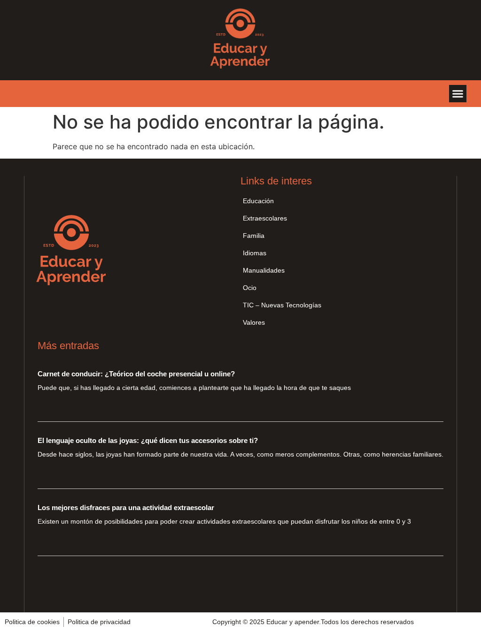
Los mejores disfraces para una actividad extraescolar (126, 507)
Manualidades (264, 270)
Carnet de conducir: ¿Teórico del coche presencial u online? (136, 374)
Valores (254, 322)
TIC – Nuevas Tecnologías (282, 305)
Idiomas (254, 253)
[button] (458, 94)
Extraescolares (265, 218)
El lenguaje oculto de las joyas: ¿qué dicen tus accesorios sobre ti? (148, 440)
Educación (258, 201)
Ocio (249, 287)
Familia (253, 235)
